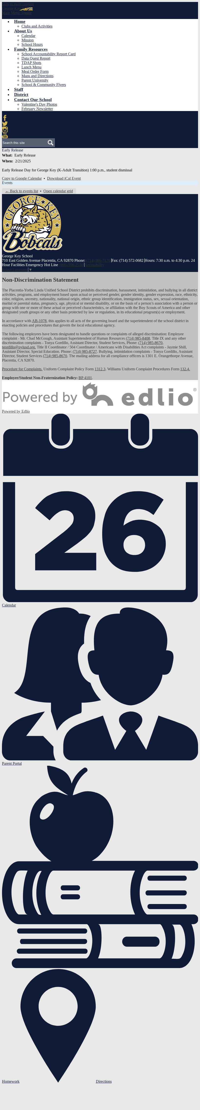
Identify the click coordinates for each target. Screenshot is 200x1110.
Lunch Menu (31, 67)
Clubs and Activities (36, 26)
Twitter (5, 124)
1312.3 (100, 369)
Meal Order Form (35, 71)
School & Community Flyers (43, 85)
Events (7, 183)
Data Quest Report (35, 58)
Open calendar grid (58, 191)
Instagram (5, 129)
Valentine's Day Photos (39, 104)
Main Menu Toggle (17, 13)
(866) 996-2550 (71, 265)
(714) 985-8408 (138, 338)
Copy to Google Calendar (22, 178)
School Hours (32, 44)
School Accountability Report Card (48, 54)
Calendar (28, 36)
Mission (27, 40)
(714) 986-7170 (98, 260)
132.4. (185, 369)
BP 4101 (85, 378)
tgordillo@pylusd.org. (19, 347)
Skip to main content (18, 4)
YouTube (5, 135)
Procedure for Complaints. (22, 369)
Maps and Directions (37, 76)
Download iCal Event (64, 178)
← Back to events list (21, 191)
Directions (104, 1081)
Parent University (34, 80)
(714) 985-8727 (85, 351)
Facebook (5, 118)
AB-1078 (39, 321)
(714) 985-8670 (150, 343)
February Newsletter (37, 109)
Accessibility (94, 265)
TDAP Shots (31, 63)
